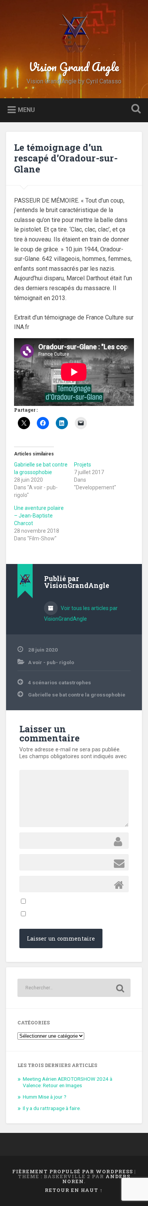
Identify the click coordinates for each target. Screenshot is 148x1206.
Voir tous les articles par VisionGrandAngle (81, 613)
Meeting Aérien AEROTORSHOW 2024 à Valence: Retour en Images (67, 1082)
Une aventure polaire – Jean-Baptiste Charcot (39, 515)
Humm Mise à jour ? (44, 1097)
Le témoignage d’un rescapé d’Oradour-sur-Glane (66, 158)
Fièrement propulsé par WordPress (72, 1171)
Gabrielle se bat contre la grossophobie (76, 695)
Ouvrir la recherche (135, 109)
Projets (82, 465)
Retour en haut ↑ (74, 1190)
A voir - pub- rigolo (51, 662)
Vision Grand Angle (74, 67)
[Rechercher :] (74, 988)
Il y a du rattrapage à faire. (52, 1108)
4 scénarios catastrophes (59, 682)
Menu (26, 109)
